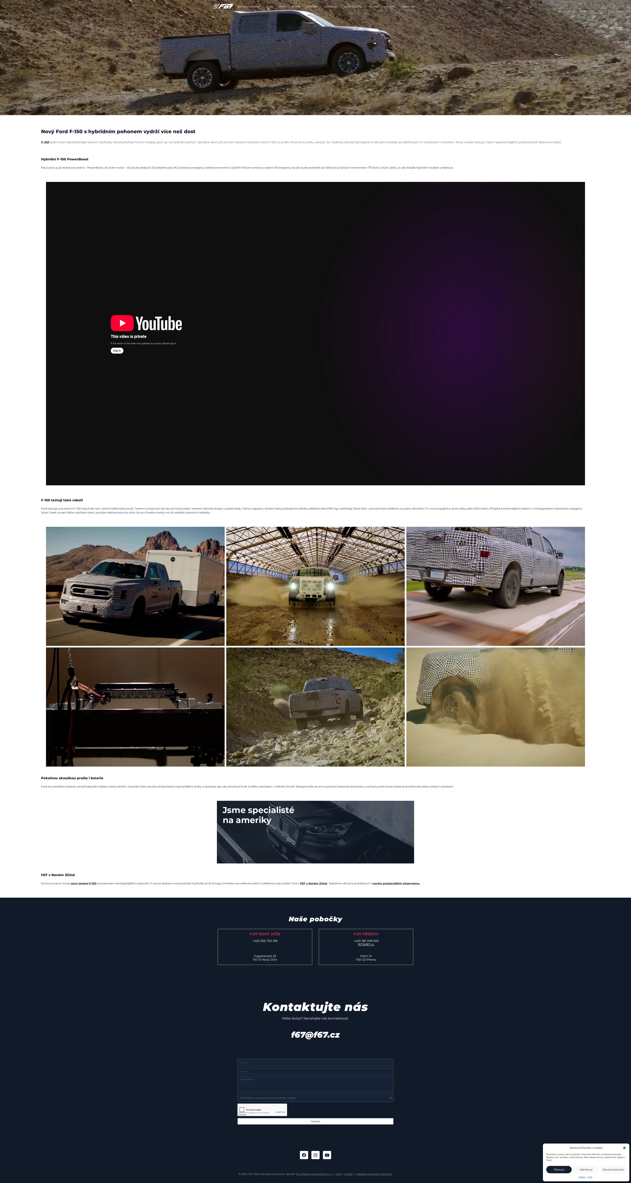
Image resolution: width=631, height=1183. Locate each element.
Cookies (582, 1177)
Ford (282, 6)
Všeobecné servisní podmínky (374, 1174)
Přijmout (559, 1169)
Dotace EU (408, 6)
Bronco (296, 6)
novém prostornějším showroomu (395, 883)
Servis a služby (353, 6)
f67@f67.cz (265, 944)
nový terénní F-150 (83, 883)
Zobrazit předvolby (613, 1169)
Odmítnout (586, 1169)
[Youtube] (327, 1155)
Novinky (374, 6)
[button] (624, 1147)
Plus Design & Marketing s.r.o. (314, 1174)
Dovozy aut (331, 6)
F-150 (45, 142)
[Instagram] (315, 1155)
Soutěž (348, 1174)
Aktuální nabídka (248, 6)
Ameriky (312, 6)
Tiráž (589, 1177)
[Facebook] (304, 1155)
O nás (269, 6)
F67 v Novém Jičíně (313, 883)
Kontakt (390, 6)
